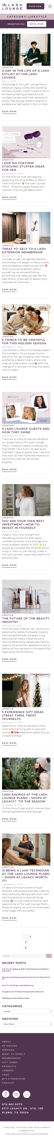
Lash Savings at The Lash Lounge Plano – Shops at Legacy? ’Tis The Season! (24, 798)
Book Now (35, 6)
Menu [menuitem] (49, 6)
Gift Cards (10, 1062)
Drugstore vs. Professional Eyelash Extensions (23, 992)
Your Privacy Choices (24, 1127)
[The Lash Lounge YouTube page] (26, 1094)
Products (9, 1066)
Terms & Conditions (42, 1127)
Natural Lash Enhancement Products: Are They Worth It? (26, 978)
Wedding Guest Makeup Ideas (15, 998)
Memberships (11, 1058)
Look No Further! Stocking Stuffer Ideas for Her (23, 166)
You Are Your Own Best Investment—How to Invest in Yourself (23, 524)
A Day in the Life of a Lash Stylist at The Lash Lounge (25, 74)
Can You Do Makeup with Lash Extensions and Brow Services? (25, 970)
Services (8, 1050)
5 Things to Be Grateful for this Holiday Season (24, 341)
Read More (9, 111)
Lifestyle (8, 67)
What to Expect (13, 1054)
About (6, 1041)
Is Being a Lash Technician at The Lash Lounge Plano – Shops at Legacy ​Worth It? (26, 875)
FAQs (5, 1074)
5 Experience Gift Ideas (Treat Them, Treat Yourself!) (23, 715)
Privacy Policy (9, 1127)
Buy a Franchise (13, 1079)
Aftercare (9, 1046)
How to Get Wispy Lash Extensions (18, 985)
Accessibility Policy (27, 1131)
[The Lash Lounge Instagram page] (16, 1094)
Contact (8, 1083)
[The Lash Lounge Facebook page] (5, 1094)
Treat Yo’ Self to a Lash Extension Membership (24, 250)
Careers (8, 1070)
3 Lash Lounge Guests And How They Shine (25, 430)
